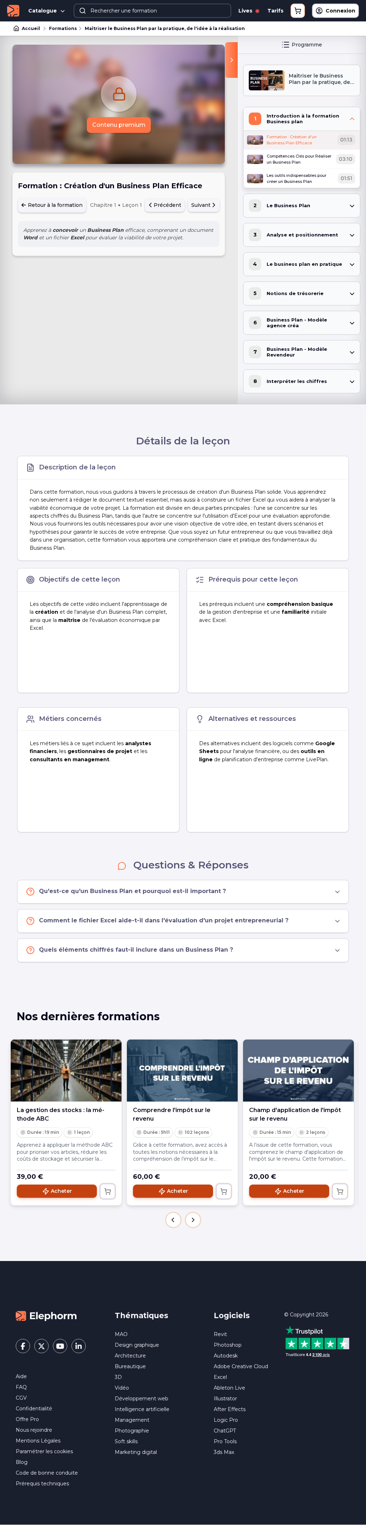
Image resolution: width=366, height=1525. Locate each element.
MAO (121, 1334)
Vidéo (122, 1388)
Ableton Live (229, 1388)
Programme (307, 44)
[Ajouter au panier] (107, 1191)
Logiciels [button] (232, 1315)
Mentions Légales (38, 1440)
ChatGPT (225, 1430)
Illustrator (225, 1398)
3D (118, 1377)
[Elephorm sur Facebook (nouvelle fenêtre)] (23, 1346)
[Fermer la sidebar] (231, 60)
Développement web (141, 1398)
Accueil (31, 28)
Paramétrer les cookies (44, 1451)
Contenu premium (118, 124)
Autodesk (226, 1355)
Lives (246, 11)
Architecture (130, 1355)
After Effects (230, 1409)
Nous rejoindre (34, 1430)
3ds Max (224, 1452)
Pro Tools (225, 1441)
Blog (22, 1462)
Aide (21, 1376)
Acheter (61, 1191)
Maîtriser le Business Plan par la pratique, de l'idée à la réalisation (165, 28)
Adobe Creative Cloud (241, 1366)
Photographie (132, 1430)
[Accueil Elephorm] (46, 1315)
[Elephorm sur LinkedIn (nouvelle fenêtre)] (78, 1346)
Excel (220, 1377)
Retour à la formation (54, 205)
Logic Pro (226, 1420)
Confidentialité (34, 1408)
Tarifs (275, 11)
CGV (21, 1398)
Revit (220, 1334)
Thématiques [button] (141, 1315)
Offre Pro (27, 1419)
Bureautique (130, 1366)
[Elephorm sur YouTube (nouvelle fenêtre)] (60, 1346)
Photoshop (228, 1345)
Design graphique (137, 1345)
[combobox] (152, 11)
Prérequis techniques (42, 1483)
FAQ (21, 1387)
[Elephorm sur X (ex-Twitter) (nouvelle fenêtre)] (41, 1346)
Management (132, 1420)
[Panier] (298, 11)
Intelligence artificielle (142, 1409)
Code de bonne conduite (47, 1473)
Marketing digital (136, 1452)
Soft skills (126, 1441)
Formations (63, 28)
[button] (173, 1220)
